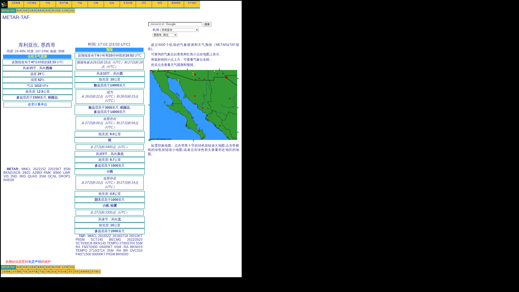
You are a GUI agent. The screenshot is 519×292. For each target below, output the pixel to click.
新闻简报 (176, 3)
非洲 (25, 10)
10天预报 (31, 3)
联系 (160, 3)
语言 (144, 3)
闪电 (96, 3)
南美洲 (40, 10)
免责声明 (34, 261)
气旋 (80, 3)
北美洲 (32, 10)
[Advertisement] (74, 31)
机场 (112, 3)
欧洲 (19, 10)
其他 (72, 10)
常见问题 (127, 3)
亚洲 (48, 10)
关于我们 (192, 3)
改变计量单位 (37, 104)
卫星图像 (15, 3)
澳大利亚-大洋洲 (60, 10)
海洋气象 (63, 3)
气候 (48, 3)
